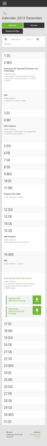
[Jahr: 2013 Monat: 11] (6, 39)
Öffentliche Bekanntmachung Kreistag (16, 311)
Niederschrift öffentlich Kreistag (16, 299)
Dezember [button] (16, 39)
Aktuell (8, 44)
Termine (34, 25)
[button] (37, 299)
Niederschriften (12, 31)
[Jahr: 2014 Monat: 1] (38, 39)
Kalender (12, 25)
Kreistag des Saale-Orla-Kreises (18, 278)
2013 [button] (28, 39)
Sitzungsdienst (35, 435)
